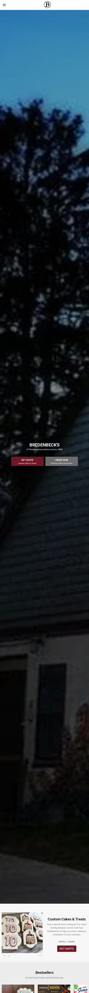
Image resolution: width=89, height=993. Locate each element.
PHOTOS (62, 942)
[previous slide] (5, 956)
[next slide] (9, 956)
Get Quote (67, 948)
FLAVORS (71, 942)
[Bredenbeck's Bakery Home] (47, 5)
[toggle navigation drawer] (4, 5)
